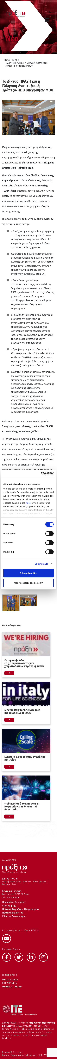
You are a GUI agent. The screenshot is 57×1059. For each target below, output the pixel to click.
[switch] (49, 533)
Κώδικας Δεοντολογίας (14, 916)
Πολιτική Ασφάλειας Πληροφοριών (20, 909)
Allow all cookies (28, 573)
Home (7, 60)
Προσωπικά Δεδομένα (13, 902)
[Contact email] (8, 938)
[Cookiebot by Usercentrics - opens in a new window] (41, 474)
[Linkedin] (32, 957)
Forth (14, 60)
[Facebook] (8, 957)
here (28, 503)
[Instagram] (45, 957)
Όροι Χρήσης (9, 905)
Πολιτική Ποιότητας (12, 912)
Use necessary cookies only (28, 583)
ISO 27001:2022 (10, 979)
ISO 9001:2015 (9, 983)
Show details (41, 564)
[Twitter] (20, 957)
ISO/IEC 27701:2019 (12, 986)
